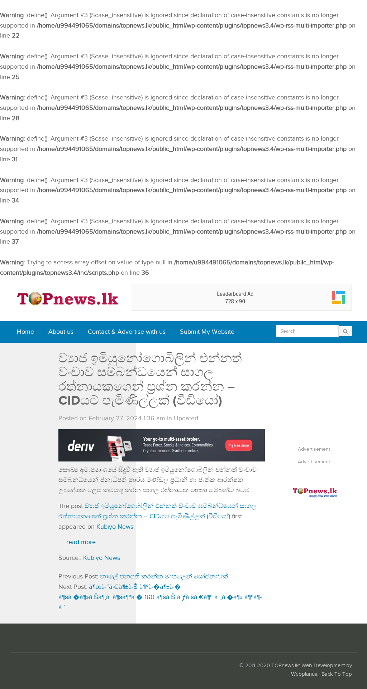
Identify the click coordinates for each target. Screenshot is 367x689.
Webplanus (304, 674)
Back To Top (336, 674)
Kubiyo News (114, 527)
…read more (79, 542)
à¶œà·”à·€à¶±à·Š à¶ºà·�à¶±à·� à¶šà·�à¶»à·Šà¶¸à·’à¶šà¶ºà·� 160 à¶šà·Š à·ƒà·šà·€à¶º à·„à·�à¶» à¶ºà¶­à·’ (160, 597)
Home (25, 332)
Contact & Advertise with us (127, 332)
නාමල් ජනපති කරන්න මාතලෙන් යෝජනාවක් (164, 576)
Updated (186, 418)
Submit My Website (207, 332)
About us (60, 332)
